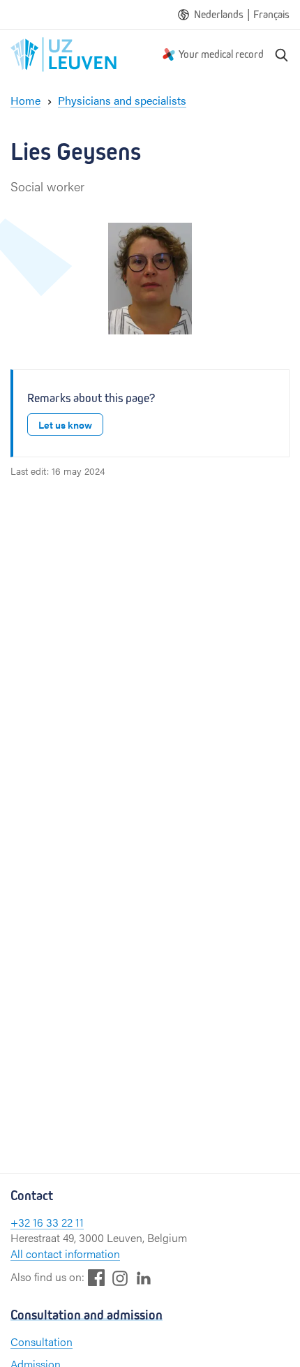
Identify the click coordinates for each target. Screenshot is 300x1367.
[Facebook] (96, 1277)
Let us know (65, 424)
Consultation (41, 1341)
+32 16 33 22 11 (47, 1222)
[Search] (282, 54)
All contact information (65, 1254)
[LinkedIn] (143, 1277)
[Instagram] (120, 1278)
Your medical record (221, 54)
